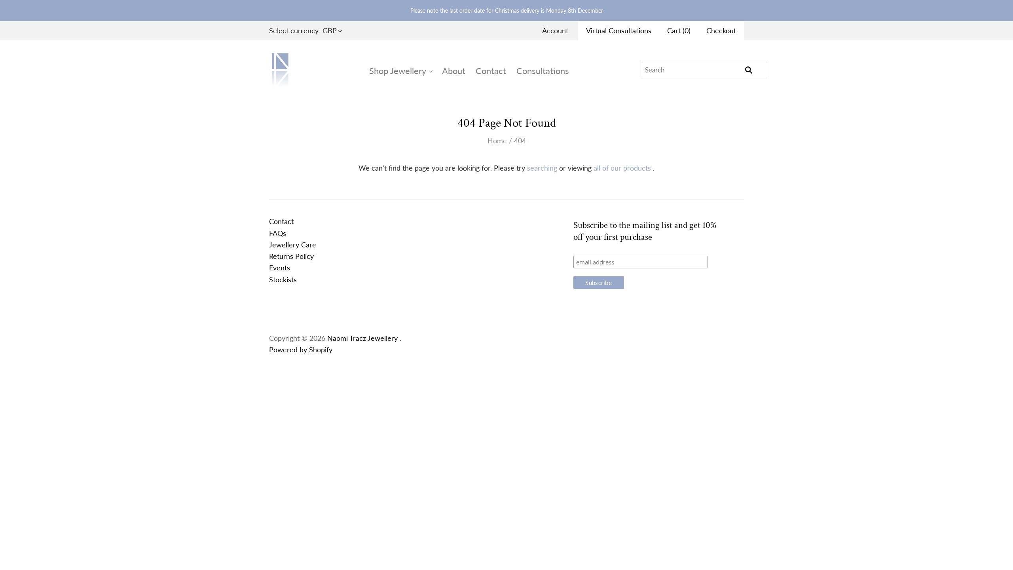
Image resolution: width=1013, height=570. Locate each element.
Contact (491, 70)
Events (279, 267)
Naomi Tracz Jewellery (362, 338)
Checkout (721, 30)
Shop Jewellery (397, 70)
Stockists (283, 279)
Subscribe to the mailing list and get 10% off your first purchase (644, 231)
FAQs (277, 233)
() (679, 30)
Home (497, 140)
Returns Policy (291, 256)
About (453, 70)
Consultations (542, 70)
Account (555, 30)
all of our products (622, 167)
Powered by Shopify (300, 349)
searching (542, 167)
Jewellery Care (292, 244)
